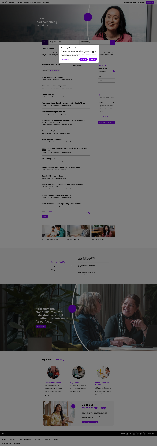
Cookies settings (65, 59)
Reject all (83, 59)
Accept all (93, 59)
